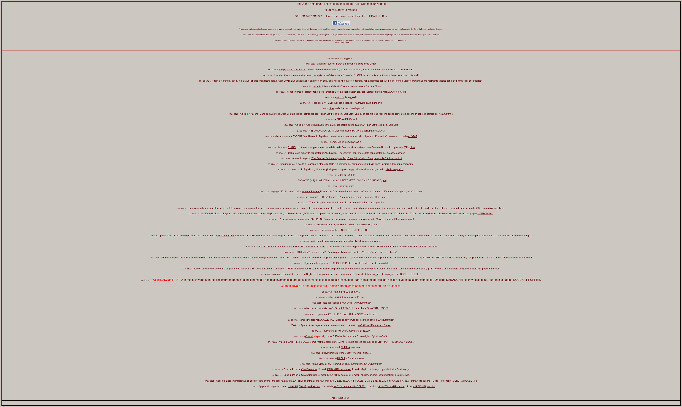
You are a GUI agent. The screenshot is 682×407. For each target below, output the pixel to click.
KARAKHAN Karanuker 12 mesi (374, 325)
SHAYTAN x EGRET (377, 308)
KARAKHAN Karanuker (364, 257)
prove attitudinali (311, 191)
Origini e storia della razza (292, 69)
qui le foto (432, 268)
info (384, 180)
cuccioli (370, 342)
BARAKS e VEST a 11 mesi (422, 246)
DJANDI (380, 130)
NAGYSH (293, 386)
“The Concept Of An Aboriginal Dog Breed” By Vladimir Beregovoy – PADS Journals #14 (356, 158)
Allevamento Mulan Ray (370, 241)
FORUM (383, 16)
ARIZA (405, 380)
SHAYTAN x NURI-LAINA (391, 386)
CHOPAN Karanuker (386, 246)
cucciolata (317, 75)
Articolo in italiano (249, 114)
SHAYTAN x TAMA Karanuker (355, 302)
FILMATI (372, 16)
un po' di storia (346, 186)
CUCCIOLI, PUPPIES (341, 263)
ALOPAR (412, 136)
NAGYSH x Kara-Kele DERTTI (349, 386)
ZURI (367, 380)
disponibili (322, 63)
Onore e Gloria (398, 91)
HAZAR (341, 358)
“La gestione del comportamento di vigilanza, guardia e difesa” (367, 164)
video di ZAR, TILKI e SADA (294, 342)
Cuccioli (309, 336)
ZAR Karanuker (386, 319)
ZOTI (282, 274)
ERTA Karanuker (225, 235)
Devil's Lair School (293, 80)
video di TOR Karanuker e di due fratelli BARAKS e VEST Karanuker (292, 246)
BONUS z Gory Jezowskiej (420, 257)
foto (383, 197)
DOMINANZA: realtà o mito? (311, 252)
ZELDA (366, 331)
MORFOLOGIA (485, 213)
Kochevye (345, 153)
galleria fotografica (394, 169)
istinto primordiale (380, 263)
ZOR (295, 380)
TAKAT (302, 386)
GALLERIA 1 (334, 314)
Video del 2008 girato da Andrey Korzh (485, 208)
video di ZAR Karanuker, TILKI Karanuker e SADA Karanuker (350, 364)
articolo (340, 97)
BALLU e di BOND (350, 291)
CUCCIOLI (325, 130)
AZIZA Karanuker (345, 297)
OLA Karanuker (313, 257)
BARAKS (356, 130)
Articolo (299, 125)
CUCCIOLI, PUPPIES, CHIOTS (356, 230)
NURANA (342, 331)
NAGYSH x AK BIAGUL (341, 308)
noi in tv (317, 86)
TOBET (350, 175)
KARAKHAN (314, 386)
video (314, 102)
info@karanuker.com (335, 16)
